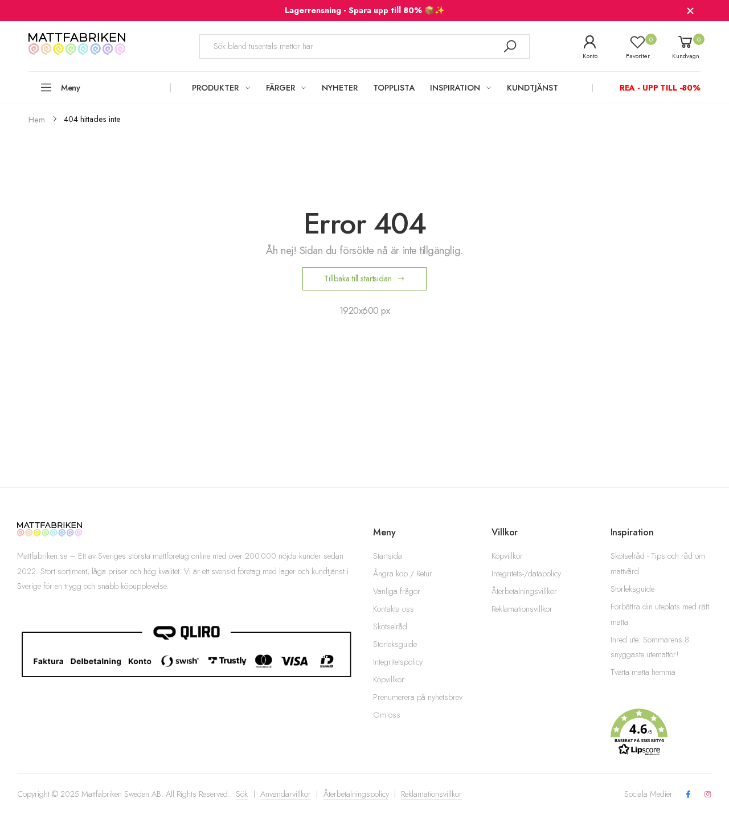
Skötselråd (390, 626)
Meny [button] (70, 87)
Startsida (387, 556)
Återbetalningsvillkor (524, 591)
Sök (242, 794)
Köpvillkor (388, 679)
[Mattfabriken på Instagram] (708, 795)
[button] (661, 732)
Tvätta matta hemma (643, 672)
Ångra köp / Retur (402, 573)
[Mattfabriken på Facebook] (688, 795)
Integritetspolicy (398, 662)
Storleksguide (395, 644)
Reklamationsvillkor (522, 609)
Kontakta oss (393, 609)
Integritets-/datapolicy (526, 573)
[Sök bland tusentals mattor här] (510, 46)
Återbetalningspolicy (356, 794)
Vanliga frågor (396, 591)
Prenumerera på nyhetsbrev (417, 697)
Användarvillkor (285, 794)
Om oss (386, 714)
